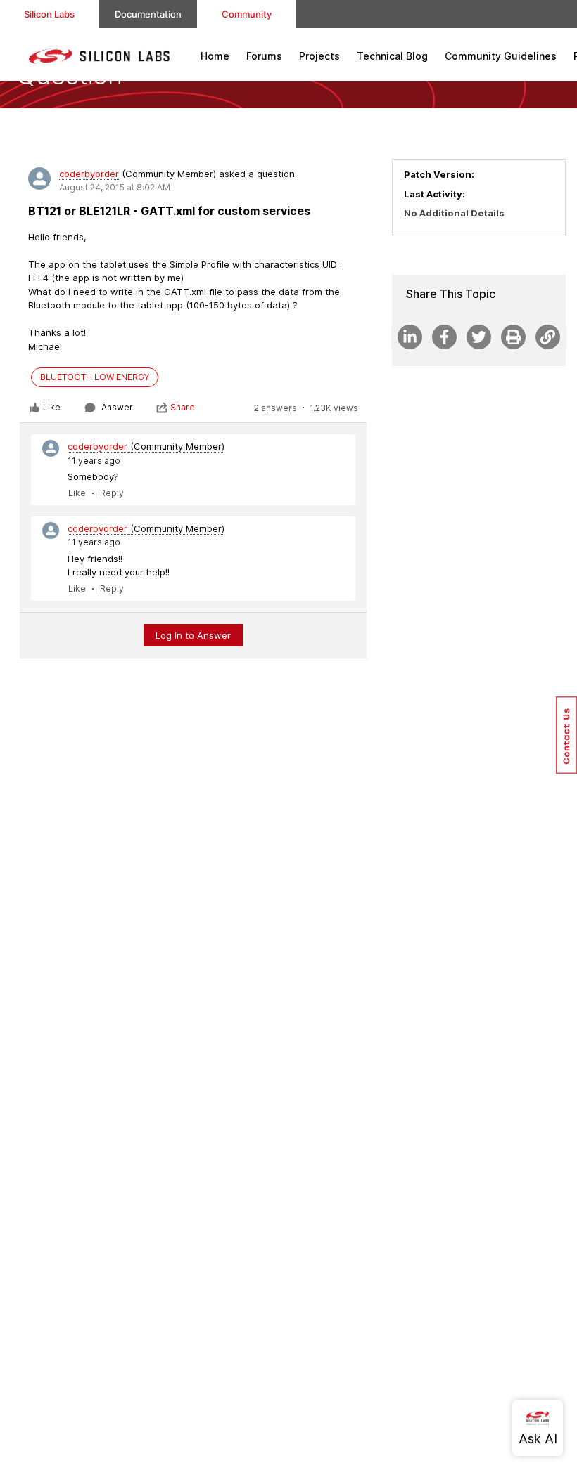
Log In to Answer (193, 635)
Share (182, 407)
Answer (117, 407)
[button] (566, 735)
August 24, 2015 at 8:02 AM (114, 187)
